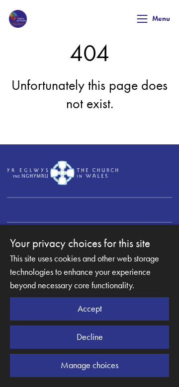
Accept (90, 308)
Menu (161, 18)
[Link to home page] (18, 19)
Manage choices (89, 365)
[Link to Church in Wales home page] (62, 172)
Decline (90, 336)
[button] (142, 19)
